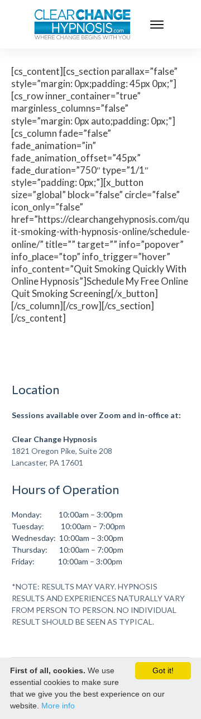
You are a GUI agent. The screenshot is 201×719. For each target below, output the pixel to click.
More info (58, 705)
